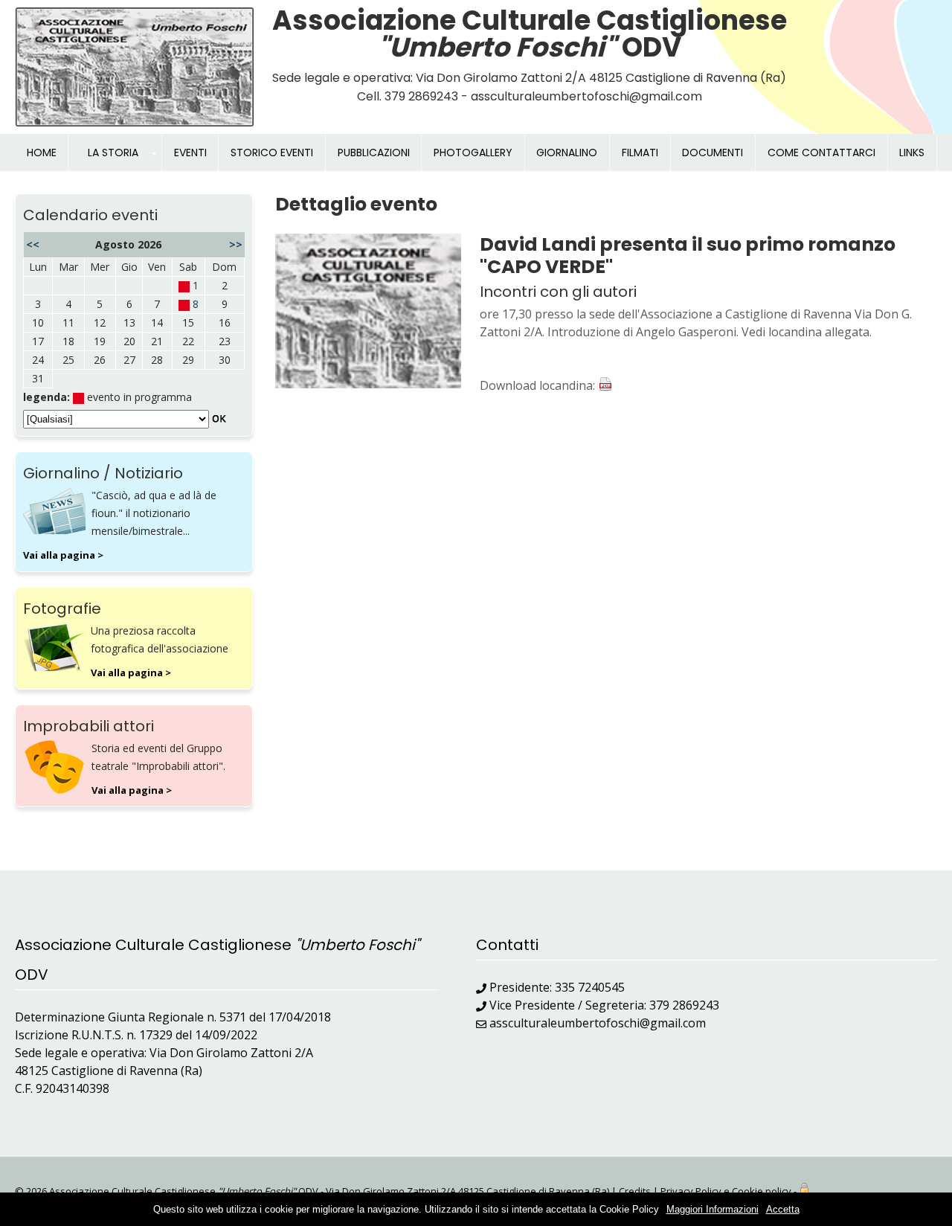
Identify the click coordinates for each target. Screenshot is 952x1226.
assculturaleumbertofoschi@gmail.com (597, 1023)
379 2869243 (684, 1005)
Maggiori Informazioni (712, 1209)
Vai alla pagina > (63, 555)
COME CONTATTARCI (821, 152)
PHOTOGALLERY (473, 152)
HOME (42, 152)
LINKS (911, 152)
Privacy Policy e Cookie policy (725, 1191)
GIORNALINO (566, 152)
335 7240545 (590, 987)
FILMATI (640, 152)
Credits (635, 1191)
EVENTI (190, 152)
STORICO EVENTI (272, 152)
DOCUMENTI (712, 152)
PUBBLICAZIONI (374, 152)
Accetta (783, 1209)
